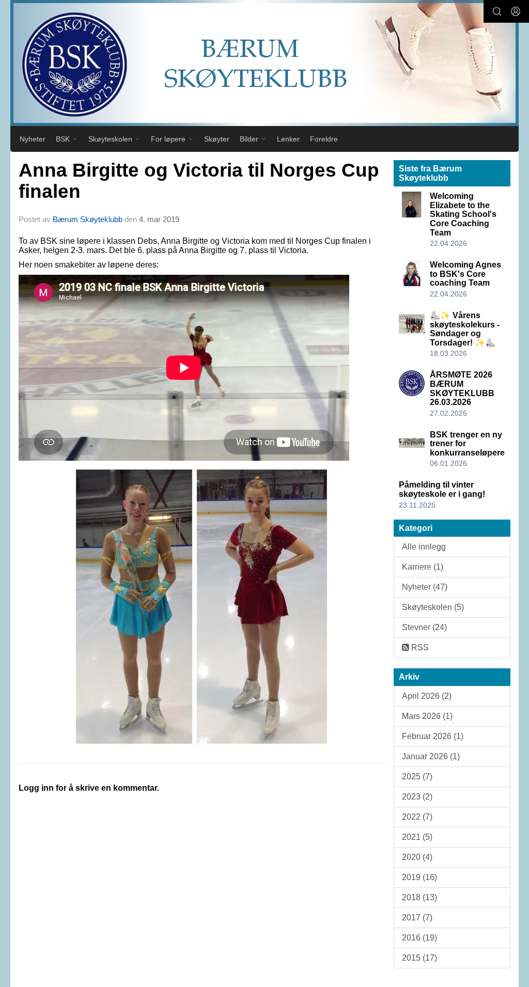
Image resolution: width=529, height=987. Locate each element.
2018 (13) (419, 897)
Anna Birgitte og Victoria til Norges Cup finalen (199, 181)
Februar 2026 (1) (432, 736)
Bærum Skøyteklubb (87, 219)
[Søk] (497, 11)
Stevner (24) (424, 627)
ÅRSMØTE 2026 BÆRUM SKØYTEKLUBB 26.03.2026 (462, 388)
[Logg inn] (515, 11)
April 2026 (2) (427, 696)
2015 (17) (419, 957)
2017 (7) (417, 917)
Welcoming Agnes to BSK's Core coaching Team (465, 273)
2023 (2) (417, 796)
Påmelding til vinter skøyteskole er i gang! (442, 489)
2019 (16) (419, 877)
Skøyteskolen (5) (433, 607)
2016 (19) (419, 937)
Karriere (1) (422, 566)
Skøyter (216, 139)
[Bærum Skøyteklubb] (264, 63)
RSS (419, 647)
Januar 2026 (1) (431, 756)
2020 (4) (417, 857)
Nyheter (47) (424, 587)
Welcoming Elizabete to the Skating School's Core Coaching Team (463, 214)
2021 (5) (417, 837)
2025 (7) (417, 776)
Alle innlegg (424, 546)
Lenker (288, 139)
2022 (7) (417, 816)
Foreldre (324, 139)
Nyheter (32, 139)
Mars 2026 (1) (427, 716)
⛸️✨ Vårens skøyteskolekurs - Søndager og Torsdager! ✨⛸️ (465, 329)
